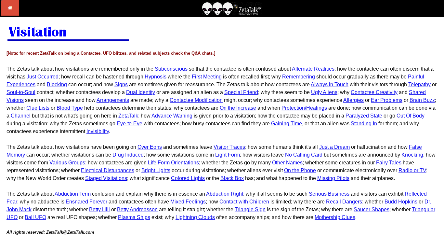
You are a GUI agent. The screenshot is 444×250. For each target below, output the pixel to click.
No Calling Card (303, 155)
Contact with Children (244, 201)
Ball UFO (35, 217)
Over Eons (149, 147)
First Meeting (207, 76)
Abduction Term (73, 194)
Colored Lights (188, 178)
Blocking (57, 84)
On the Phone (300, 170)
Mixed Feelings (188, 201)
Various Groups (67, 162)
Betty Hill (99, 209)
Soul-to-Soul (21, 92)
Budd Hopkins (401, 201)
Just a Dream (334, 147)
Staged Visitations (106, 178)
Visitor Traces (229, 147)
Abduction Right (224, 194)
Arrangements (113, 100)
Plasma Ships (134, 217)
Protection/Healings (304, 108)
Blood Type (70, 108)
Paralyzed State (364, 115)
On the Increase (238, 108)
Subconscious (171, 69)
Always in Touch (329, 84)
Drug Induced (128, 155)
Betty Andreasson (137, 209)
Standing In (364, 123)
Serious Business (329, 194)
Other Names (287, 162)
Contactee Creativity (374, 92)
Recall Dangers (344, 201)
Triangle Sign (250, 209)
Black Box (232, 178)
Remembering (298, 76)
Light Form (227, 155)
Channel (21, 115)
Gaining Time (286, 123)
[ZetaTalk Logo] (232, 13)
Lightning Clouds (195, 217)
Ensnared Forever (86, 201)
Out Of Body (410, 115)
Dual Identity (140, 92)
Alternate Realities (313, 69)
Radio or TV (412, 170)
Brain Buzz (422, 100)
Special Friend (241, 92)
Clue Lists (37, 108)
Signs (121, 84)
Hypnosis (155, 76)
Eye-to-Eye (129, 123)
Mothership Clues (335, 217)
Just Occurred (43, 76)
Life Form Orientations (173, 162)
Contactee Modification (196, 100)
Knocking (412, 155)
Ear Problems (386, 100)
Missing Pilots (333, 178)
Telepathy (419, 84)
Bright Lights (155, 170)
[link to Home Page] (10, 14)
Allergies (353, 100)
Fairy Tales (388, 162)
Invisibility (97, 131)
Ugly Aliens (324, 92)
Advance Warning (171, 115)
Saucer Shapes (371, 209)
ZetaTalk (128, 115)
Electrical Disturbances (107, 170)
